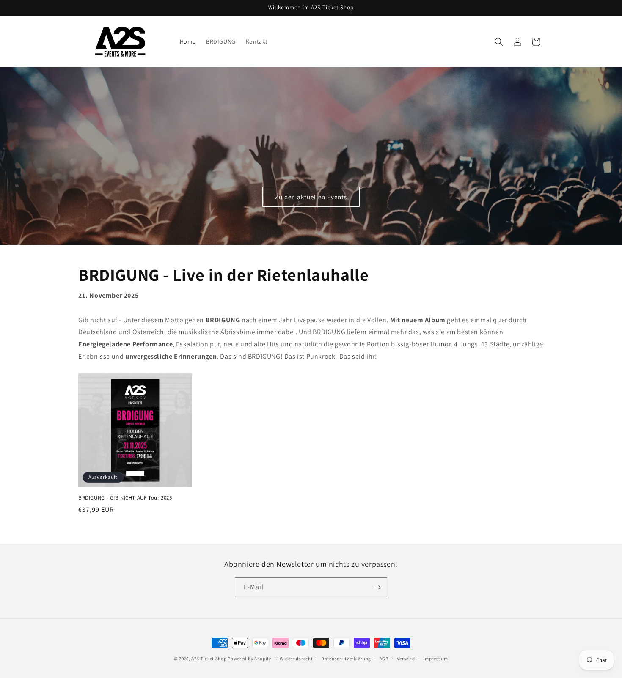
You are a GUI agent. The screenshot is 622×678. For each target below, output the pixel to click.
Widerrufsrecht (296, 659)
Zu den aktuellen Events (311, 197)
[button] (499, 42)
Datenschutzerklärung (346, 659)
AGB (384, 659)
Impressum (435, 659)
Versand (406, 659)
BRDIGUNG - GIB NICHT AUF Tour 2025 (125, 497)
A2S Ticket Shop (209, 659)
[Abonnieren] (377, 587)
